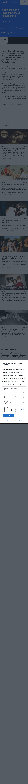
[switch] (22, 392)
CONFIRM (8, 415)
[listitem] (14, 389)
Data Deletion (6, 420)
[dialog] (14, 392)
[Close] (25, 363)
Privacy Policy (22, 420)
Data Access (14, 420)
